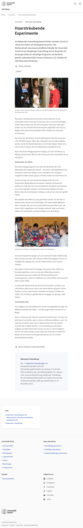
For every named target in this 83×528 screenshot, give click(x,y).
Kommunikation (8, 479)
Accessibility (19, 525)
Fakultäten (6, 449)
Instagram (51, 483)
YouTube (50, 495)
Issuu (49, 499)
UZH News (6, 9)
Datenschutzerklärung (31, 525)
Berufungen (7, 464)
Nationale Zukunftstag (34, 363)
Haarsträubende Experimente (27, 15)
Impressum (5, 525)
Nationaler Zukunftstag (14, 423)
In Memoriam (7, 468)
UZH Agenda (7, 453)
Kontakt (12, 525)
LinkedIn (50, 478)
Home (3, 15)
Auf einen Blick (8, 446)
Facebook (50, 487)
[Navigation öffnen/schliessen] (80, 3)
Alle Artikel (12, 15)
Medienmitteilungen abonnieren (56, 453)
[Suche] (75, 3)
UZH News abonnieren (52, 449)
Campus (18, 71)
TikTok (49, 491)
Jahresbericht (8, 457)
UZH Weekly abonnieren (53, 446)
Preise (5, 460)
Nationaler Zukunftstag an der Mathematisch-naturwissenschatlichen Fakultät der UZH (19, 417)
